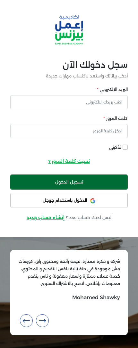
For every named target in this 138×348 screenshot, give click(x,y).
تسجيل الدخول (69, 182)
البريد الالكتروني (112, 89)
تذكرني (115, 147)
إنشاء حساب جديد (46, 217)
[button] (42, 320)
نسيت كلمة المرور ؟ (69, 161)
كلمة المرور (115, 118)
